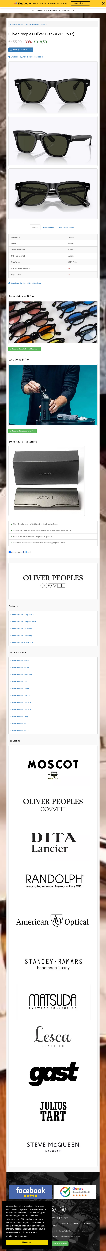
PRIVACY (76, 1223)
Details (35, 227)
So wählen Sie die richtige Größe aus (26, 283)
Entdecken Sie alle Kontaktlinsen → (24, 349)
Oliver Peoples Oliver (35, 24)
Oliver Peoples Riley (19, 716)
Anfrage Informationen (22, 50)
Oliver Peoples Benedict (21, 674)
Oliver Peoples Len (18, 681)
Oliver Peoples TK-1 (19, 723)
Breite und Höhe (66, 227)
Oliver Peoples (16, 24)
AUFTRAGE (53, 1226)
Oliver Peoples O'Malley (21, 635)
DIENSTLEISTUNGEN (59, 1223)
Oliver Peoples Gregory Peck (23, 621)
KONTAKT (88, 1223)
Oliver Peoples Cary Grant (22, 614)
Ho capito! (27, 1242)
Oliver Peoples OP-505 (20, 702)
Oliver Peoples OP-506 (20, 709)
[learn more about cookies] (27, 1236)
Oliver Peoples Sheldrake (21, 642)
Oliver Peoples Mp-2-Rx (21, 628)
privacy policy (13, 1219)
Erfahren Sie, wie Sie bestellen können (26, 56)
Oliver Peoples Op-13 (20, 695)
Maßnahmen (48, 227)
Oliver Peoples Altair (19, 667)
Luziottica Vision (52, 1236)
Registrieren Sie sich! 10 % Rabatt (53, 1243)
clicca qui (26, 1232)
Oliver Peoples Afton (19, 660)
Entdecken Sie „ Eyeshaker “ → (22, 431)
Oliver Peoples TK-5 (19, 730)
